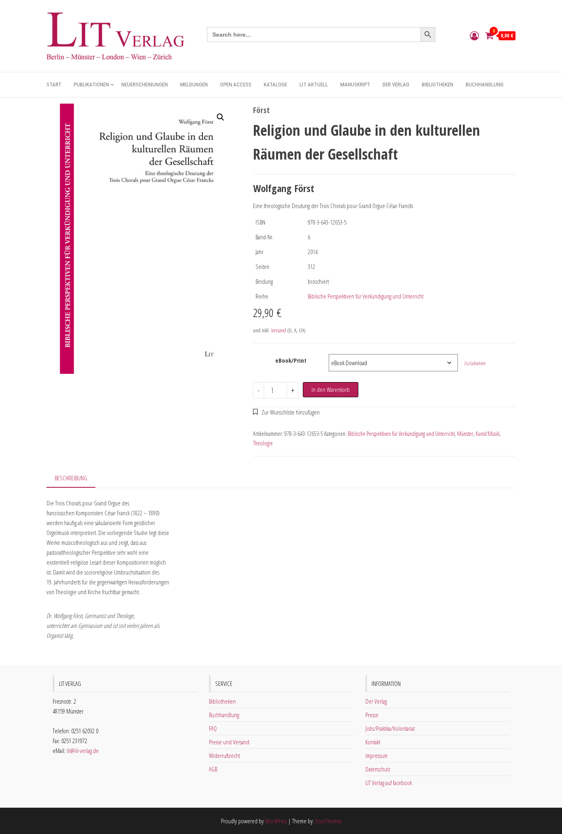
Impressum (376, 755)
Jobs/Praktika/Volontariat (390, 728)
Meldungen (194, 84)
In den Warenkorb (330, 389)
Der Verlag (396, 84)
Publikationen (91, 84)
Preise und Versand (229, 742)
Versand (278, 330)
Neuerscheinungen (144, 84)
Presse (372, 715)
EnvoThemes (328, 821)
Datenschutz (377, 769)
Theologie (263, 443)
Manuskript (355, 84)
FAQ (213, 728)
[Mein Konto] (474, 35)
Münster (465, 434)
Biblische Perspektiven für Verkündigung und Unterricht (365, 296)
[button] (220, 117)
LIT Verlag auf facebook (388, 782)
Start (53, 84)
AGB (213, 769)
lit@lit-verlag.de (83, 750)
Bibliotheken (437, 84)
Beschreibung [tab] (71, 478)
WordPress (276, 821)
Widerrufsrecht (224, 755)
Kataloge (275, 84)
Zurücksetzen (475, 363)
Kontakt (372, 742)
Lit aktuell (314, 84)
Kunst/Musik (487, 434)
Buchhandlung (485, 84)
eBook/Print (291, 360)
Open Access (235, 84)
